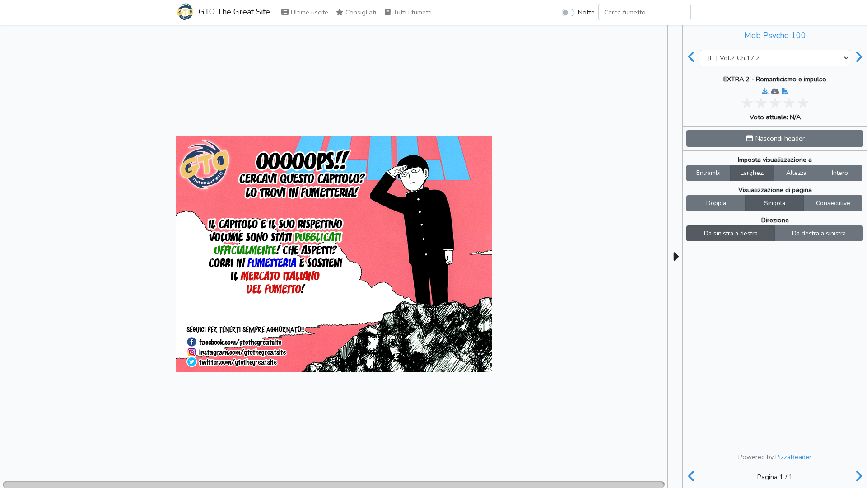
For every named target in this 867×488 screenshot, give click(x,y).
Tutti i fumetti (412, 12)
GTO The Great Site (233, 11)
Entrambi (708, 173)
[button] (774, 138)
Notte (586, 12)
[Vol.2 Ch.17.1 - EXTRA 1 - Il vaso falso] (691, 58)
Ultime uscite (308, 12)
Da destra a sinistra (819, 233)
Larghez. (752, 173)
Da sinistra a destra (731, 233)
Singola (774, 203)
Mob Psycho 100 (775, 35)
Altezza (796, 173)
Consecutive (833, 203)
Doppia (716, 203)
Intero (840, 173)
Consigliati (360, 12)
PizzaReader (793, 456)
